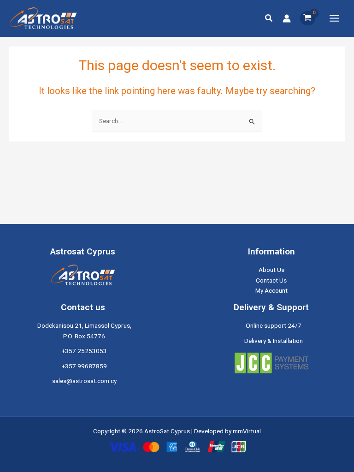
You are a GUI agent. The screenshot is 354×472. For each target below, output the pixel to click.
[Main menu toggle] (334, 18)
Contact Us (271, 280)
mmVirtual (247, 431)
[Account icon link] (287, 18)
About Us (271, 269)
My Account (271, 290)
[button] (269, 18)
